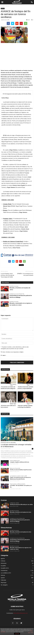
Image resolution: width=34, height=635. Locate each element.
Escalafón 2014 (5, 568)
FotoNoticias (4, 570)
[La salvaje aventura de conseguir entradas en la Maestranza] (17, 429)
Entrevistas (3, 382)
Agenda (3, 558)
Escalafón (3, 565)
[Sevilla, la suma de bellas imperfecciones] (5, 471)
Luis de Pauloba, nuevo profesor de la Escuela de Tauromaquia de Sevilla (7, 275)
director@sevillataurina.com (21, 613)
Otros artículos (5, 282)
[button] (32, 2)
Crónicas (3, 561)
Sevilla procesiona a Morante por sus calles (21, 504)
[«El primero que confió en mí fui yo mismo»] (8, 396)
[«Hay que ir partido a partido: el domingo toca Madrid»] (25, 396)
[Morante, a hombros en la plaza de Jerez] (5, 288)
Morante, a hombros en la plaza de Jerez (20, 512)
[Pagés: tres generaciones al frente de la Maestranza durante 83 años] (5, 478)
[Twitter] (21, 623)
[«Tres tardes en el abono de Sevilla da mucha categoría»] (8, 378)
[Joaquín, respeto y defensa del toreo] (5, 463)
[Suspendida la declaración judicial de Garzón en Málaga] (5, 296)
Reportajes (3, 440)
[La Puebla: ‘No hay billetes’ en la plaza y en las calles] (5, 486)
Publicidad (3, 580)
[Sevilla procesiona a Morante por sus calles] (5, 505)
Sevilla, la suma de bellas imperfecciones (21, 469)
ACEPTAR (17, 633)
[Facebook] (12, 623)
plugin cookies (30, 632)
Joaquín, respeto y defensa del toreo (19, 462)
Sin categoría (4, 585)
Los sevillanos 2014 (6, 573)
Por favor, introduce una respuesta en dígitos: (12, 352)
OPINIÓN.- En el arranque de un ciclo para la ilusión (25, 274)
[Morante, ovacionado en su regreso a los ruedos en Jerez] (5, 304)
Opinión (3, 577)
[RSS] (17, 623)
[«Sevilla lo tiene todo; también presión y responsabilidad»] (25, 378)
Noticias (2, 8)
